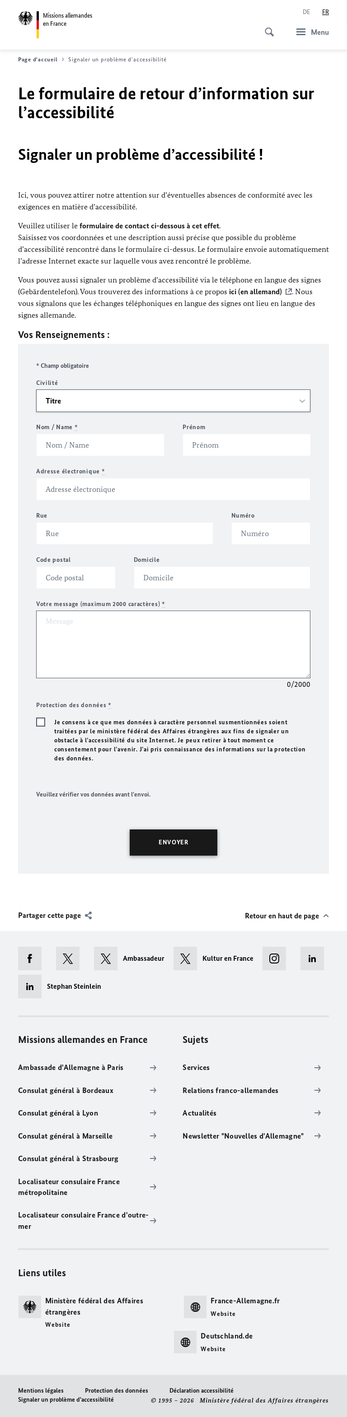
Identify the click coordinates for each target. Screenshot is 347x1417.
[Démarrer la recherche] (267, 27)
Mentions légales (41, 1390)
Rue (41, 515)
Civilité (47, 383)
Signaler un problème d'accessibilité (66, 1399)
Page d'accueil (37, 59)
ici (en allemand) (255, 291)
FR (325, 12)
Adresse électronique (70, 471)
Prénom (194, 427)
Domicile (147, 560)
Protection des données (116, 1390)
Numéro (243, 515)
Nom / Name (57, 427)
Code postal (53, 560)
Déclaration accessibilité (201, 1390)
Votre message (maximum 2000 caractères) (100, 604)
